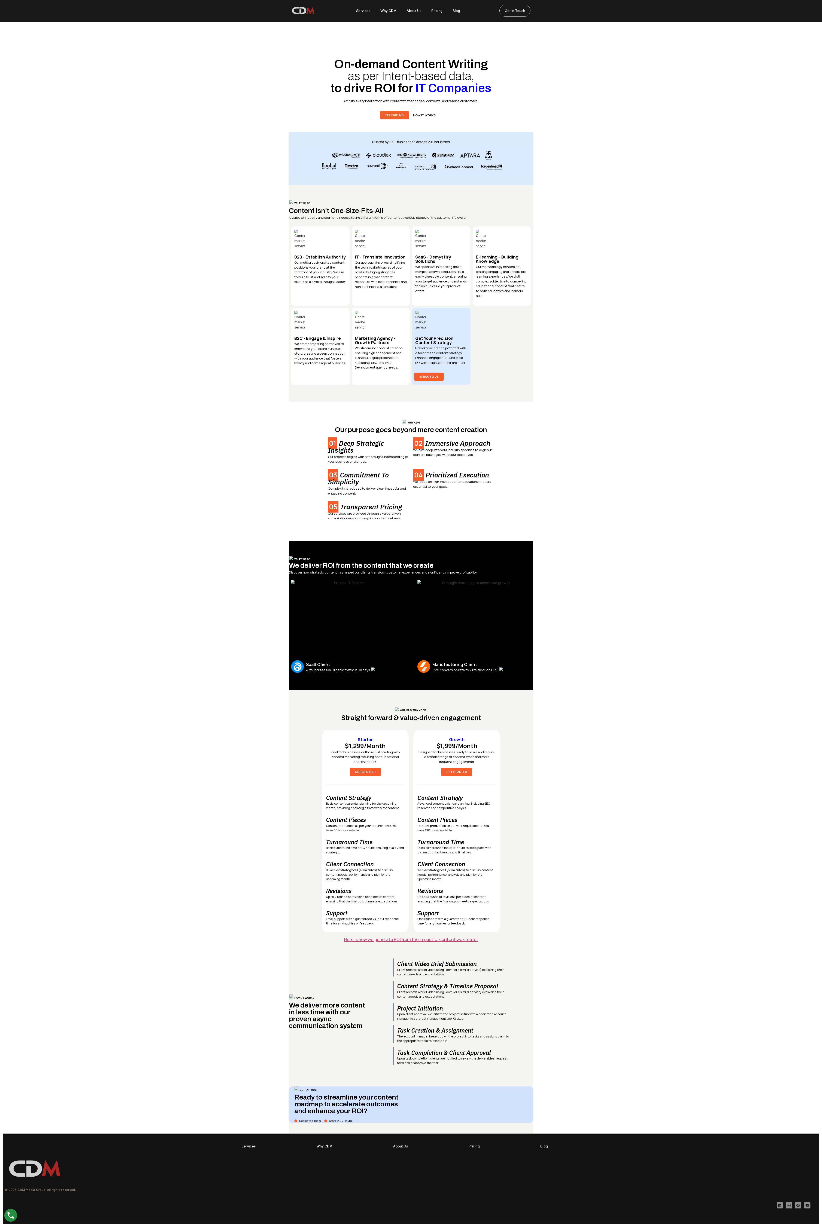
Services (363, 11)
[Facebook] (798, 1205)
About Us (414, 11)
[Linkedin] (780, 1205)
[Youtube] (807, 1205)
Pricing (436, 11)
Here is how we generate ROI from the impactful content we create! (411, 939)
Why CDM (388, 11)
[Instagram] (789, 1205)
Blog (456, 11)
